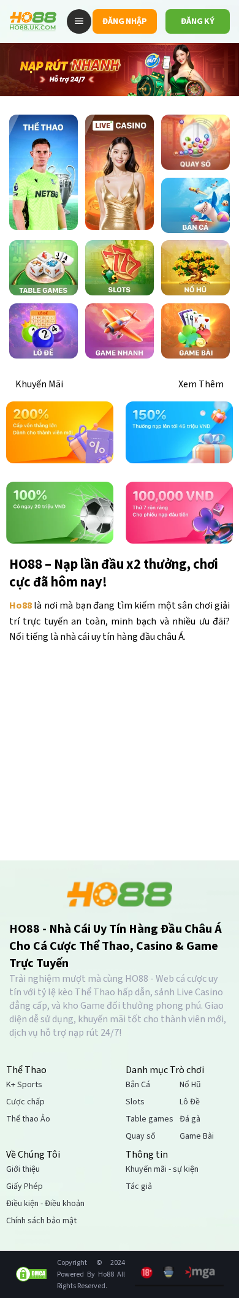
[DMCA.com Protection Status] (31, 1274)
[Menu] (79, 21)
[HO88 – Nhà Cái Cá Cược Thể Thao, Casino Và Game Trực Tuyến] (33, 22)
